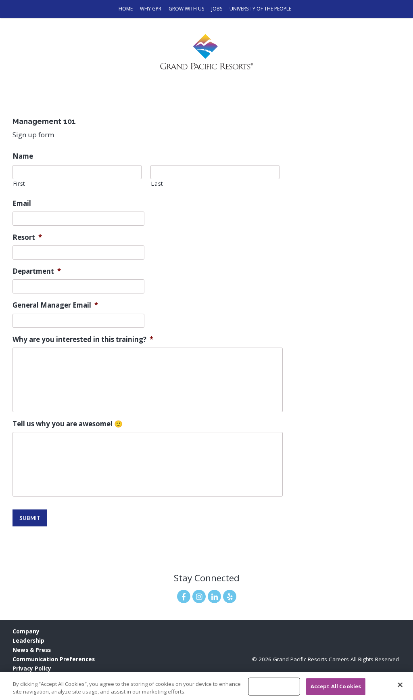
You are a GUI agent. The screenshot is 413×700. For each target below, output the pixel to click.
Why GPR (150, 8)
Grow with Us (186, 8)
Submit (29, 518)
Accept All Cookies (336, 686)
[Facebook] (183, 596)
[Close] (400, 685)
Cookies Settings (274, 686)
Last (157, 183)
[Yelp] (229, 596)
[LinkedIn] (214, 596)
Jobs (216, 8)
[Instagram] (199, 596)
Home (126, 8)
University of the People (260, 8)
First (19, 183)
